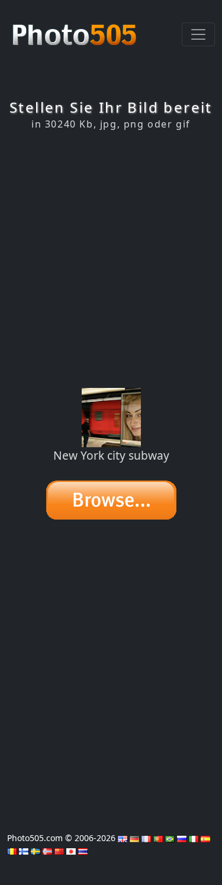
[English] (122, 837)
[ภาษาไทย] (83, 850)
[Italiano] (193, 837)
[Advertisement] (111, 259)
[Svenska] (35, 850)
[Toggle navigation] (198, 34)
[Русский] (181, 837)
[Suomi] (23, 850)
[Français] (146, 837)
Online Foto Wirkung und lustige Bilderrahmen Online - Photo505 (75, 28)
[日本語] (71, 850)
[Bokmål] (47, 850)
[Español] (205, 837)
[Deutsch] (134, 837)
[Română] (12, 850)
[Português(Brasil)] (170, 837)
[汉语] (59, 850)
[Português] (158, 837)
